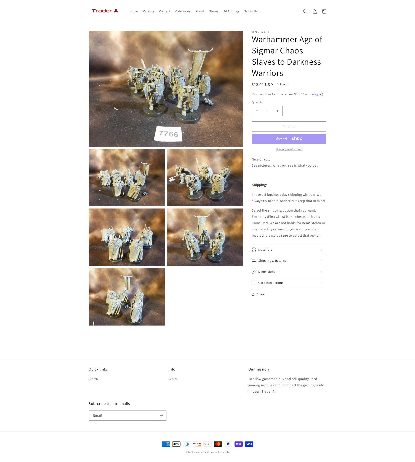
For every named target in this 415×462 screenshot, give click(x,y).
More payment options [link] (289, 149)
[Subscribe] (161, 416)
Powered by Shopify (218, 452)
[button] (305, 11)
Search (93, 379)
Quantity (257, 102)
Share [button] (261, 294)
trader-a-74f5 (201, 452)
